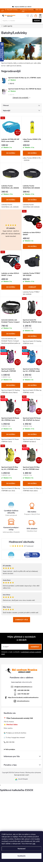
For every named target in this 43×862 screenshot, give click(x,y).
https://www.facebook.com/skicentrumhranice (23, 697)
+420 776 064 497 (23, 694)
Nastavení (21, 848)
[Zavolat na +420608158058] (27, 15)
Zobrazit (32, 287)
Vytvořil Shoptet (23, 779)
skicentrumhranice (23, 701)
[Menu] (40, 15)
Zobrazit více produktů (21, 98)
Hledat (37, 21)
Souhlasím (21, 856)
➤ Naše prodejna (9, 749)
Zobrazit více (21, 620)
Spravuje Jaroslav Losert (21, 775)
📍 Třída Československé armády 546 (18, 718)
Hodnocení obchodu (21, 542)
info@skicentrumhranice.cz (23, 687)
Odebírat (35, 647)
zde (34, 843)
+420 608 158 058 (23, 690)
